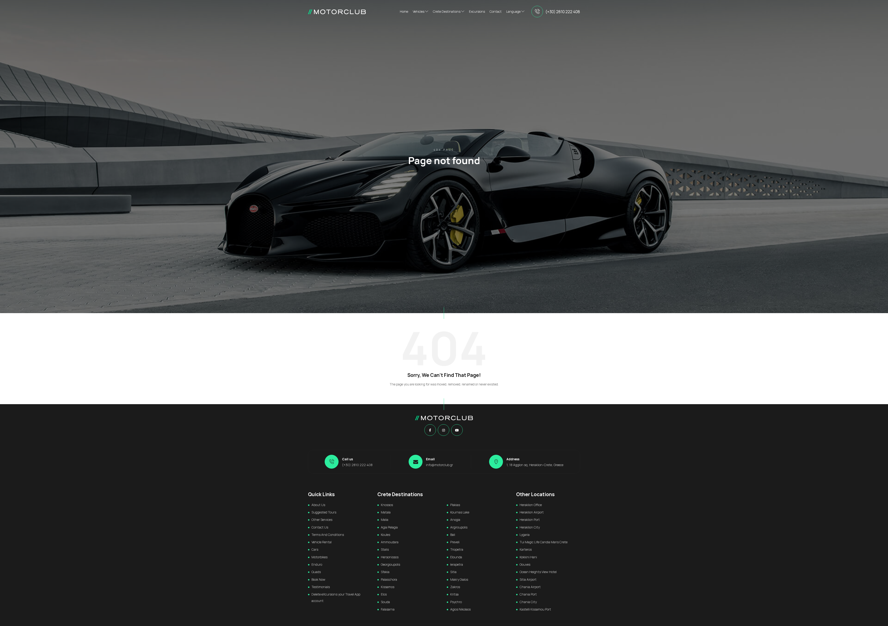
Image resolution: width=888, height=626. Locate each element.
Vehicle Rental (321, 542)
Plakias (455, 505)
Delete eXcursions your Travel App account (335, 597)
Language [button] (513, 11)
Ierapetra (456, 564)
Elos (384, 594)
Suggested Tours (323, 512)
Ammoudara (389, 542)
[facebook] (430, 430)
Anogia (455, 519)
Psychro (456, 602)
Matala (386, 512)
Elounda (456, 557)
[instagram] (443, 430)
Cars (314, 549)
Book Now (318, 579)
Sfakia (385, 572)
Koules (385, 534)
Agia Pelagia (389, 527)
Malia (384, 519)
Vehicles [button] (419, 11)
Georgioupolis (390, 564)
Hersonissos (389, 557)
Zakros (455, 587)
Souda (385, 602)
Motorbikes (319, 557)
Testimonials (320, 587)
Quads (316, 572)
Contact (496, 11)
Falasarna (388, 609)
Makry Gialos (459, 579)
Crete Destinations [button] (447, 11)
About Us (318, 505)
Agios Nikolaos (460, 609)
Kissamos (387, 587)
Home (404, 11)
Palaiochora (389, 579)
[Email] (415, 462)
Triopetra (456, 549)
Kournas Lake (459, 512)
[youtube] (457, 430)
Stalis (385, 549)
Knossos (387, 505)
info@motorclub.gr (439, 465)
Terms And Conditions (327, 534)
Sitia (453, 572)
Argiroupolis (458, 527)
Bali (452, 534)
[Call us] (537, 11)
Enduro (316, 564)
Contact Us (319, 527)
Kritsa (454, 594)
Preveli (454, 542)
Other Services (321, 519)
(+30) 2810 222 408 (562, 11)
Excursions (477, 11)
